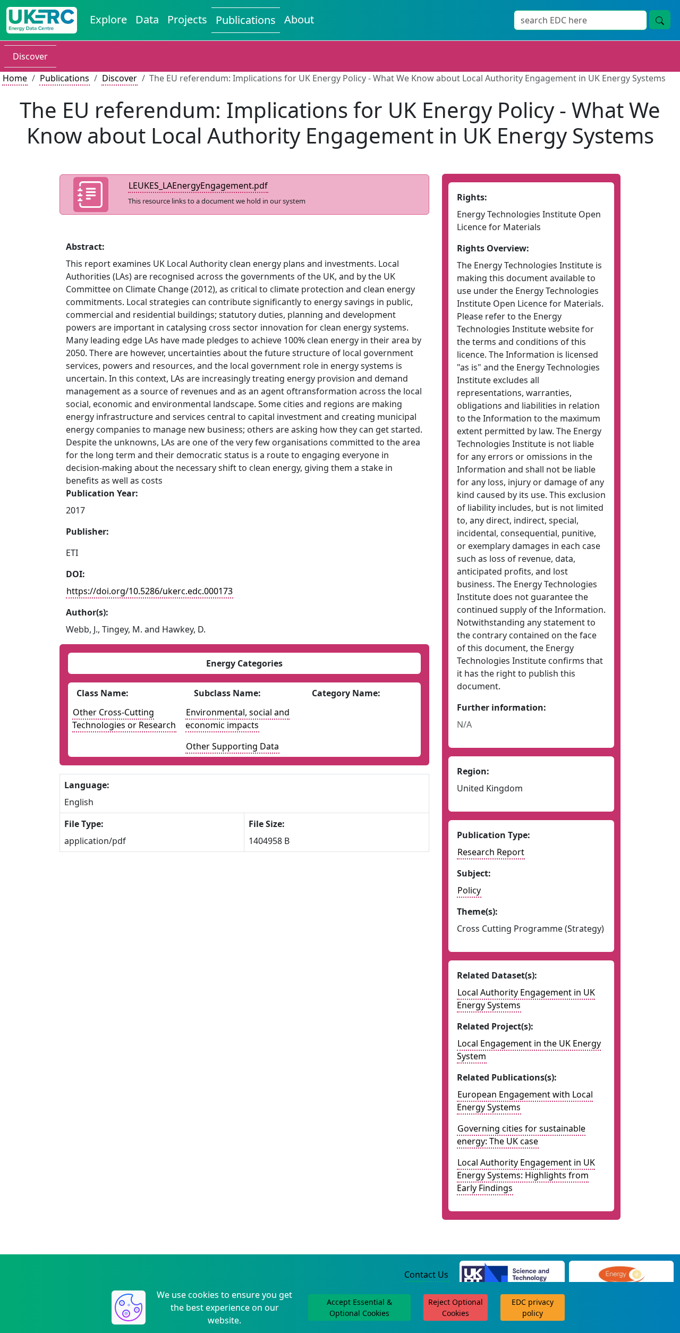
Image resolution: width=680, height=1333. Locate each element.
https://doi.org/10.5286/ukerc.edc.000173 (149, 591)
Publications (246, 20)
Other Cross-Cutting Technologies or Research (124, 718)
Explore (108, 19)
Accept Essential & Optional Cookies (359, 1307)
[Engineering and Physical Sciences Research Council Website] (621, 1275)
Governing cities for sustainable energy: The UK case (521, 1135)
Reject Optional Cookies (455, 1307)
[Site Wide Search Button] (659, 19)
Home (15, 78)
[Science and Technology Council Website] (512, 1275)
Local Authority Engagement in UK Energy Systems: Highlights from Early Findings (526, 1175)
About (299, 19)
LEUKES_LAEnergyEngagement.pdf (198, 185)
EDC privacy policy (533, 1307)
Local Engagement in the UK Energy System (529, 1049)
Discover (30, 56)
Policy (469, 890)
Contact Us (426, 1274)
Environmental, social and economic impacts (237, 718)
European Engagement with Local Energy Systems (525, 1101)
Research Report (490, 852)
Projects (187, 19)
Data (147, 19)
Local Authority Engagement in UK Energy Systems (526, 998)
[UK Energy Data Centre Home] (41, 20)
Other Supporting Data (232, 746)
